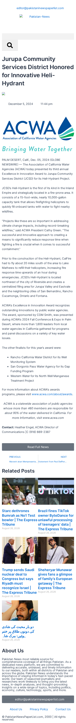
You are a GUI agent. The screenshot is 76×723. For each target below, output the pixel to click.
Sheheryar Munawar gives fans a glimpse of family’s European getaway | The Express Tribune (55, 579)
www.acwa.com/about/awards (52, 394)
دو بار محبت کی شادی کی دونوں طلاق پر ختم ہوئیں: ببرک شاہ (18, 631)
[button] (38, 36)
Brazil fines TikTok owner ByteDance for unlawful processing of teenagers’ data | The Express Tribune (56, 520)
